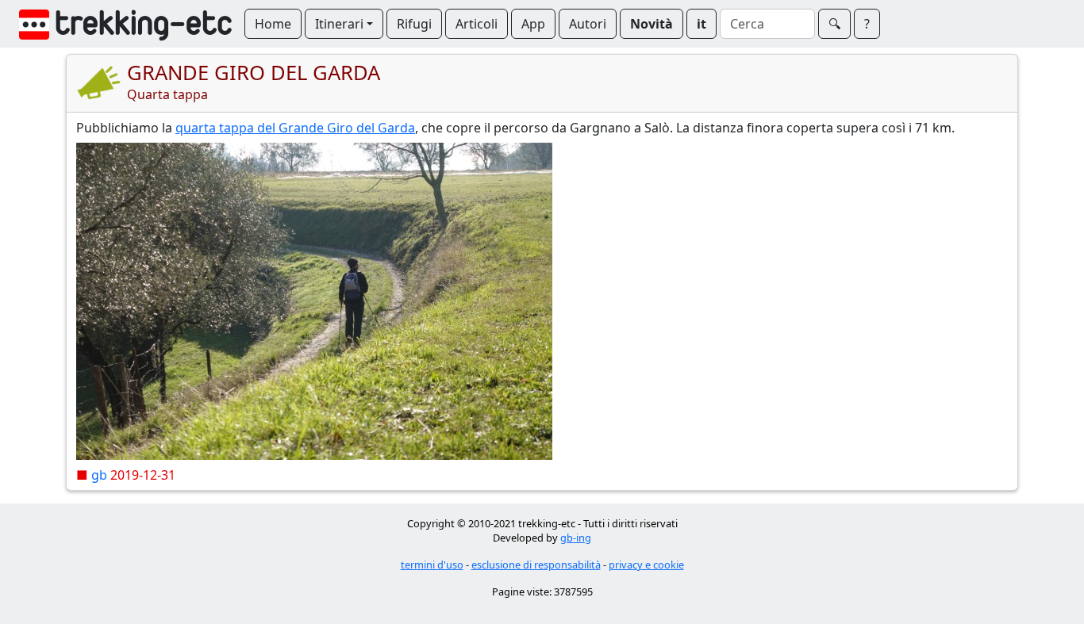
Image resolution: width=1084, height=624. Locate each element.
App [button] (533, 24)
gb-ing (575, 537)
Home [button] (273, 24)
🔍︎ (834, 24)
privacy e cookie (646, 564)
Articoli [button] (477, 24)
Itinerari (339, 24)
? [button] (867, 24)
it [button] (701, 24)
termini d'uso (432, 564)
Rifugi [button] (414, 24)
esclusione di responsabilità (536, 564)
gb (99, 475)
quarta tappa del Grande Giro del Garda (295, 127)
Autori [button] (587, 24)
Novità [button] (651, 24)
